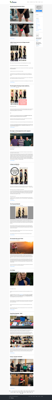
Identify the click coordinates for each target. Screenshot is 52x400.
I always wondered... (15, 164)
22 (17, 392)
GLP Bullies (37, 35)
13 (26, 390)
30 (30, 392)
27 (25, 392)
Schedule (36, 396)
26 (24, 392)
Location (39, 396)
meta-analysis (21, 294)
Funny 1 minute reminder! (16, 356)
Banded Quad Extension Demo (17, 6)
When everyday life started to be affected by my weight (38, 43)
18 (11, 392)
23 (19, 392)
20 (14, 392)
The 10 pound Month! (15, 204)
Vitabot (34, 396)
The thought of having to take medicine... (20, 85)
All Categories (37, 19)
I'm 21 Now (12, 270)
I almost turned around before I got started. (39, 38)
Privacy (31, 396)
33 (22, 393)
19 (12, 392)
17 (32, 390)
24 (20, 392)
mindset (12, 132)
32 (20, 393)
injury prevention (38, 25)
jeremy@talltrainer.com (29, 23)
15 (29, 390)
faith (10, 132)
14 (27, 390)
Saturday (42, 396)
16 (31, 390)
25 (22, 392)
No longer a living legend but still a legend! (20, 131)
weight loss (37, 30)
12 (24, 390)
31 (32, 392)
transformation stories (12, 87)
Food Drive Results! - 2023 (16, 313)
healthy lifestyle (12, 205)
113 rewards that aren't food (16, 238)
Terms (29, 396)
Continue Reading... (12, 38)
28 (27, 392)
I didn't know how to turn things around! (19, 42)
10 (21, 390)
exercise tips (37, 20)
